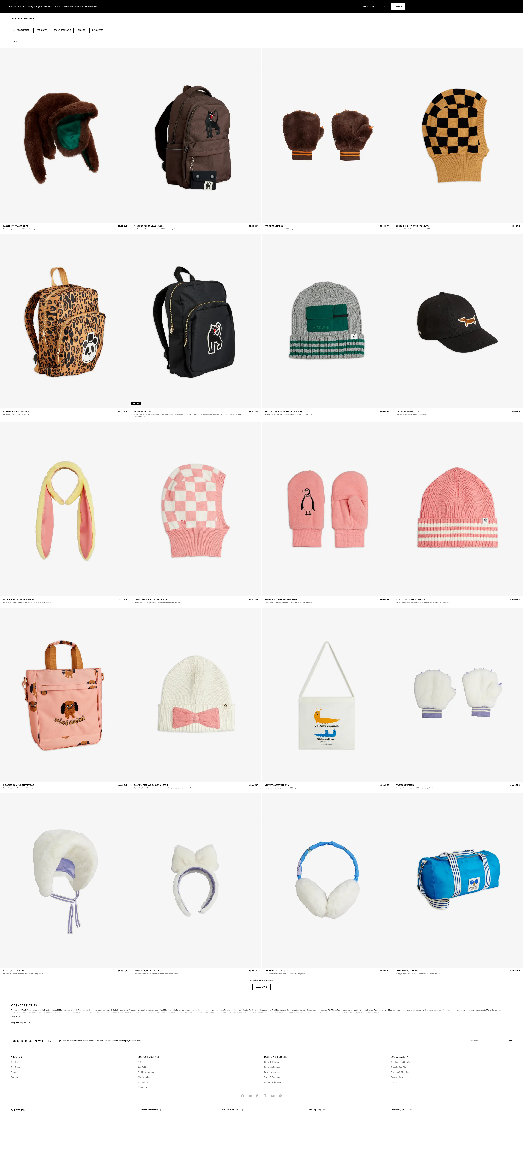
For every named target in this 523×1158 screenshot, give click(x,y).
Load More (261, 987)
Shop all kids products (370, 1012)
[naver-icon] (273, 1096)
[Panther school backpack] (196, 227)
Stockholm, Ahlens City (401, 1110)
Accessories (29, 18)
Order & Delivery (271, 1062)
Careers (14, 1077)
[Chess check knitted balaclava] (457, 227)
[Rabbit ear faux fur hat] (65, 227)
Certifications (397, 1077)
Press (13, 1072)
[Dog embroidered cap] (457, 413)
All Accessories (21, 30)
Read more (15, 1017)
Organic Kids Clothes (400, 1067)
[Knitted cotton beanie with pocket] (327, 413)
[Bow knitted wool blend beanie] (196, 786)
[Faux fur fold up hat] (65, 972)
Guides (394, 1082)
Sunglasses (97, 30)
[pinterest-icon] (257, 1096)
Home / (14, 18)
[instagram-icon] (265, 1096)
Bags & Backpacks (62, 30)
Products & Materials (400, 1072)
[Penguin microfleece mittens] (327, 600)
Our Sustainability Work (401, 1062)
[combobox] (374, 6)
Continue (398, 7)
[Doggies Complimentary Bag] (65, 786)
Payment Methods (272, 1072)
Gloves (81, 30)
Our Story (15, 1062)
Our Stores (15, 1067)
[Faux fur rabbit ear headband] (65, 600)
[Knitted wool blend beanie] (457, 600)
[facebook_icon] (242, 1096)
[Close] (513, 6)
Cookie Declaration (146, 1072)
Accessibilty (143, 1082)
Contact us (142, 1087)
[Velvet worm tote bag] (327, 786)
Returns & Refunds (272, 1067)
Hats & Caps (41, 30)
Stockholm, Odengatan (148, 1110)
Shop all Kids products (20, 1023)
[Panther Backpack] (196, 414)
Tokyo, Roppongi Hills (316, 1110)
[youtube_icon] (250, 1096)
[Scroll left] (8, 135)
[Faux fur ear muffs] (327, 972)
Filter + (14, 41)
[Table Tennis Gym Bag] (457, 972)
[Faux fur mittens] (327, 227)
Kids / (20, 18)
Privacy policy (144, 1077)
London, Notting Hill (231, 1110)
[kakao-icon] (280, 1096)
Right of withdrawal (272, 1082)
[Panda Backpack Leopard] (65, 413)
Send (510, 1041)
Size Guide (142, 1067)
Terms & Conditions (272, 1077)
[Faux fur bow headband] (196, 972)
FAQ (140, 1062)
